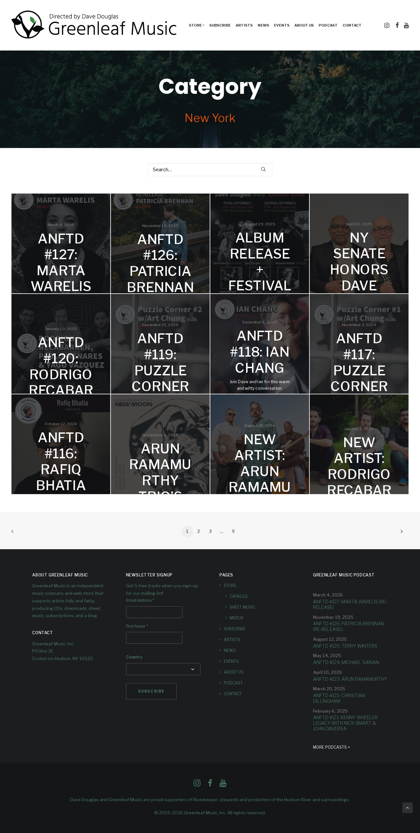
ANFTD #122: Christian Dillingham (339, 698)
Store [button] (195, 25)
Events (281, 25)
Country (134, 657)
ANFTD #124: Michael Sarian (346, 662)
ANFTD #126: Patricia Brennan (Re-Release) (348, 626)
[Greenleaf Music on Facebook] (197, 784)
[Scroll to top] (407, 807)
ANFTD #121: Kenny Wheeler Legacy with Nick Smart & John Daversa (345, 723)
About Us (304, 25)
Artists (244, 25)
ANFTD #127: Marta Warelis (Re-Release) (350, 604)
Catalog (239, 596)
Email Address (140, 600)
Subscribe (220, 25)
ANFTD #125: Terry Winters (345, 646)
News (263, 25)
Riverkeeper (205, 799)
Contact (352, 25)
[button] (387, 25)
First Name (137, 626)
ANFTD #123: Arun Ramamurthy (350, 679)
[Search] (210, 169)
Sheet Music (242, 607)
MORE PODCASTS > (331, 747)
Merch (236, 617)
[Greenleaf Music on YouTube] (223, 784)
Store (230, 585)
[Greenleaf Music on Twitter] (210, 784)
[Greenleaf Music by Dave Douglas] (94, 25)
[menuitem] (196, 25)
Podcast (328, 25)
